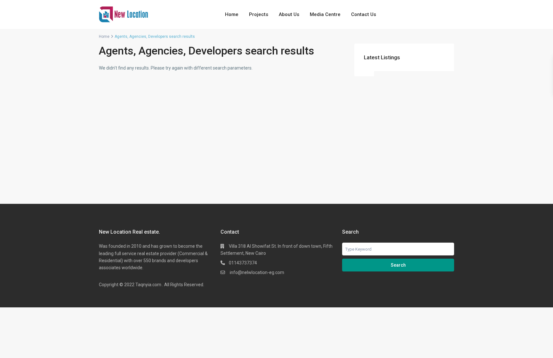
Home (231, 14)
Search (398, 265)
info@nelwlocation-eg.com (256, 272)
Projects (258, 14)
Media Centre (325, 14)
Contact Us (363, 14)
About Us (289, 14)
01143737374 (243, 262)
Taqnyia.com (148, 284)
